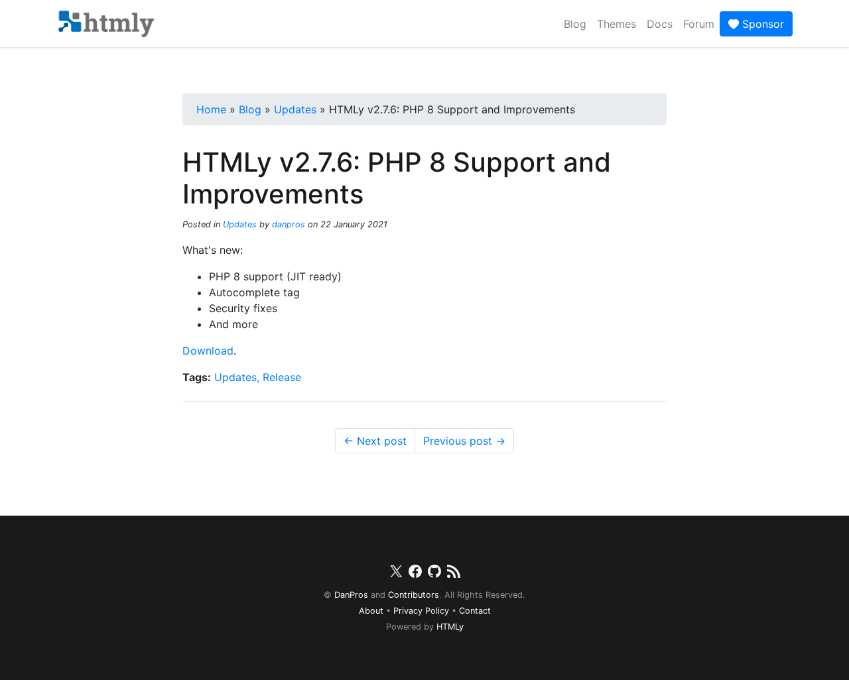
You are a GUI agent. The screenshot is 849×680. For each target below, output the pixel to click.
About (371, 611)
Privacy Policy (421, 611)
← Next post (375, 440)
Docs (660, 23)
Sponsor (761, 23)
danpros (288, 224)
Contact (475, 611)
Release (282, 377)
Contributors (413, 595)
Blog (575, 23)
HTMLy (450, 627)
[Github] (434, 574)
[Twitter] (396, 574)
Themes (616, 23)
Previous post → (464, 440)
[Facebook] (415, 574)
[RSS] (454, 574)
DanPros (351, 595)
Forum (698, 23)
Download (207, 350)
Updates (240, 224)
